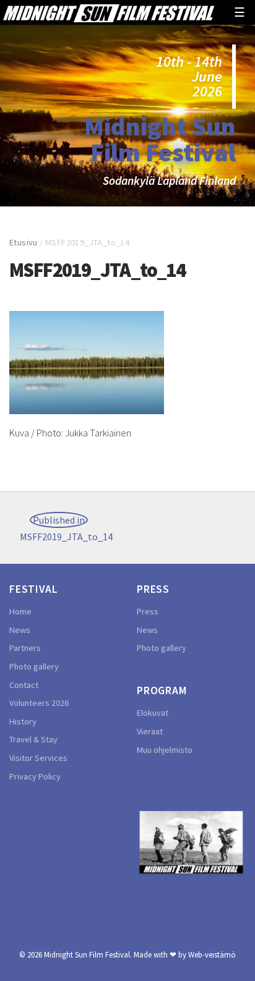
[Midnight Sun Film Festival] (108, 12)
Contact (23, 684)
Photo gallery (34, 666)
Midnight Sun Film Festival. (88, 954)
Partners (25, 647)
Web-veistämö (212, 954)
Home (20, 611)
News (19, 629)
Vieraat (150, 731)
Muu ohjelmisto (164, 749)
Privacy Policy (35, 776)
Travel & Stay (33, 739)
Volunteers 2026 (39, 702)
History (23, 721)
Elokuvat (152, 712)
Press (147, 611)
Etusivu (23, 242)
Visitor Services (38, 757)
